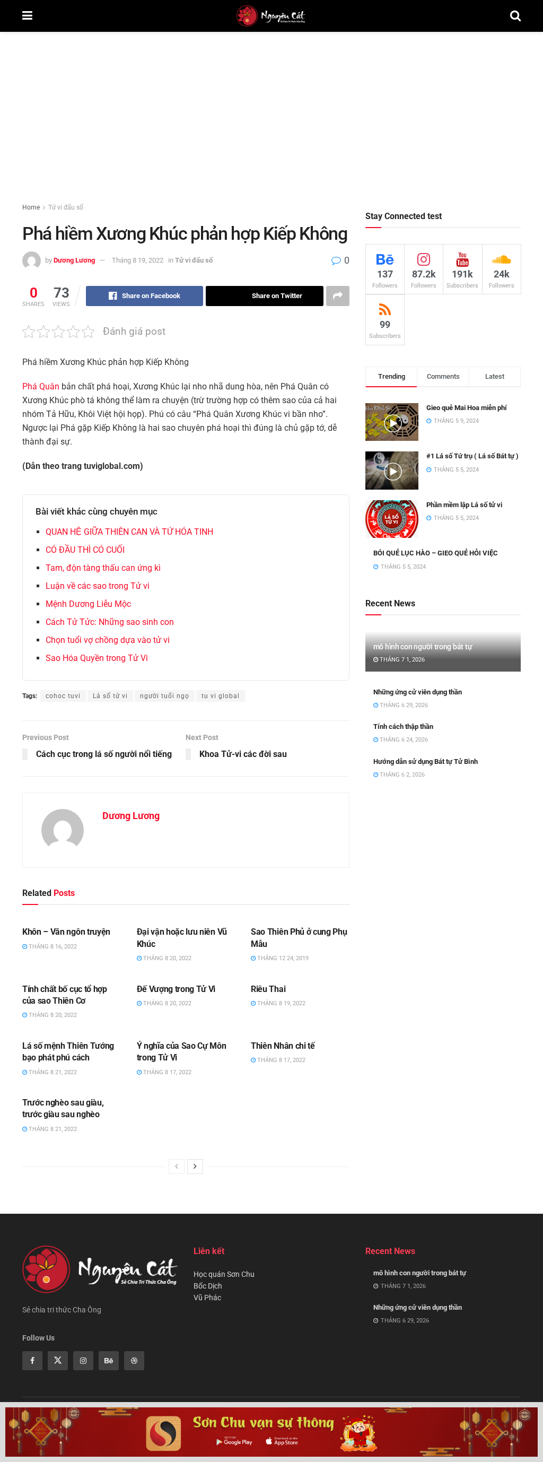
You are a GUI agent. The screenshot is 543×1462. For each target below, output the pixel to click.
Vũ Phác (207, 1297)
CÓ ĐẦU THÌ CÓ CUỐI (85, 550)
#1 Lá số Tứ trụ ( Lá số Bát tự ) (472, 456)
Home (31, 207)
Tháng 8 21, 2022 (52, 1072)
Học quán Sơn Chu (224, 1274)
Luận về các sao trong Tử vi (98, 586)
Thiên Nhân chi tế (283, 1046)
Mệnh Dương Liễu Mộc (88, 604)
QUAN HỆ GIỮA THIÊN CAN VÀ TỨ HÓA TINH (129, 532)
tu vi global (221, 696)
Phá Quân (40, 386)
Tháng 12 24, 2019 (282, 958)
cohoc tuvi (63, 696)
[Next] (195, 1166)
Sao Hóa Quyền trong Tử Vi (97, 658)
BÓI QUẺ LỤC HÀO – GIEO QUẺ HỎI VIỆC (435, 553)
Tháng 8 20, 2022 (166, 958)
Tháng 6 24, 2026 (403, 739)
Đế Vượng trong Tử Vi (176, 989)
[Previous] (177, 1166)
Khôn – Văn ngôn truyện (66, 932)
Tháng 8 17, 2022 (166, 1072)
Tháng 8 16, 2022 (52, 946)
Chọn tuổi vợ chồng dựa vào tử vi (108, 640)
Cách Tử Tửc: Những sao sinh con (110, 622)
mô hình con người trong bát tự (422, 646)
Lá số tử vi (110, 696)
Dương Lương (74, 260)
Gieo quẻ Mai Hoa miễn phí (466, 408)
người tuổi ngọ (164, 696)
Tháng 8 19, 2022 (137, 260)
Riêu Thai (268, 989)
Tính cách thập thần (403, 726)
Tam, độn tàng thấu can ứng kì (103, 568)
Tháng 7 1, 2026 (401, 659)
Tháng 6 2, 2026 (401, 774)
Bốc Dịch (208, 1286)
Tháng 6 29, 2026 (403, 705)
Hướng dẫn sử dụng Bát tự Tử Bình (425, 761)
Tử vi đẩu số (65, 207)
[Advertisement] (271, 111)
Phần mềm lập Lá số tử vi (464, 505)
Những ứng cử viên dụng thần (417, 692)
